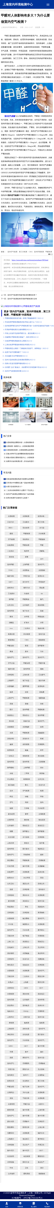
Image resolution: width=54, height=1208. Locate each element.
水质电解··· (11, 686)
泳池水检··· (11, 739)
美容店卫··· (42, 825)
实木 (11, 791)
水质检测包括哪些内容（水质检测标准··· (20, 442)
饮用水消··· (11, 1081)
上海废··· (26, 982)
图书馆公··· (42, 930)
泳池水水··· (27, 739)
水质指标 (42, 570)
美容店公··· (27, 901)
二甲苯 (26, 773)
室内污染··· (42, 901)
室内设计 (42, 889)
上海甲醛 (26, 768)
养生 (26, 907)
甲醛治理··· (11, 1087)
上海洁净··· (11, 843)
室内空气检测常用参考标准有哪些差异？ (22, 295)
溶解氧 (41, 551)
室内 (41, 802)
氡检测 (41, 1023)
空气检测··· (27, 791)
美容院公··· (11, 715)
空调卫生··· (42, 1145)
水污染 (41, 528)
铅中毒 (41, 843)
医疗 (11, 709)
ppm (41, 559)
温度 (11, 889)
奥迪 (11, 651)
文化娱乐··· (11, 947)
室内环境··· (11, 611)
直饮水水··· (27, 895)
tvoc (11, 628)
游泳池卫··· (42, 994)
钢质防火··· (27, 924)
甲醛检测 (48, 252)
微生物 (26, 820)
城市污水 (26, 588)
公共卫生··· (11, 605)
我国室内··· (42, 907)
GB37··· (42, 1150)
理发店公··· (27, 715)
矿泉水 (26, 622)
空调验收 (42, 1063)
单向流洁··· (11, 965)
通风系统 (26, 1174)
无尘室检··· (42, 1069)
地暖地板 (42, 698)
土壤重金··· (42, 1075)
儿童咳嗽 (42, 762)
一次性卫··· (11, 756)
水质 (11, 733)
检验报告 (42, 640)
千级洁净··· (27, 1098)
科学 (41, 750)
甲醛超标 (42, 539)
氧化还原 (42, 820)
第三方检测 (23, 252)
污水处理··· (42, 808)
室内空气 (42, 1029)
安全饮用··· (27, 528)
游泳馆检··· (42, 605)
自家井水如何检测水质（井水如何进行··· (20, 461)
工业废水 (11, 593)
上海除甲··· (11, 680)
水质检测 (11, 516)
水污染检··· (27, 837)
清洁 (41, 1168)
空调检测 (42, 860)
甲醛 (41, 545)
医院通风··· (11, 1127)
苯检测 (11, 1023)
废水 (26, 651)
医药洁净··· (42, 982)
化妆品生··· (27, 965)
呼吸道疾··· (42, 617)
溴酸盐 (11, 622)
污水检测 (42, 533)
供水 (41, 768)
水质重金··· (27, 570)
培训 (26, 802)
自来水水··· (42, 1005)
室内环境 (26, 669)
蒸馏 (26, 704)
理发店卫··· (27, 825)
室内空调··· (11, 1000)
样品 (11, 796)
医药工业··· (27, 1162)
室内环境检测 (39, 252)
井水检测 (26, 634)
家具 (11, 617)
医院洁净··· (42, 976)
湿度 (11, 1058)
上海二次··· (11, 942)
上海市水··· (11, 1017)
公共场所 (11, 1174)
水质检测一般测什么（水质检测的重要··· (20, 446)
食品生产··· (42, 1162)
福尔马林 (42, 680)
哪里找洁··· (42, 1156)
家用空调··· (11, 1110)
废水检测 (11, 901)
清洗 (11, 1098)
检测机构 (26, 779)
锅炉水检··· (11, 576)
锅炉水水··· (42, 1133)
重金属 (41, 588)
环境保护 (42, 582)
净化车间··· (11, 1034)
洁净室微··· (11, 1145)
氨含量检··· (27, 918)
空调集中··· (27, 1121)
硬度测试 (11, 640)
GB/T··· (11, 582)
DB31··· (11, 528)
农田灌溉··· (27, 744)
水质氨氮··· (27, 953)
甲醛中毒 (42, 663)
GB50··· (26, 988)
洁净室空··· (42, 1121)
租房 (11, 692)
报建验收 (42, 1174)
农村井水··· (11, 588)
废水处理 (11, 814)
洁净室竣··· (11, 895)
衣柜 (41, 704)
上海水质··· (27, 675)
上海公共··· (27, 947)
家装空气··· (27, 1058)
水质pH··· (11, 982)
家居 (26, 646)
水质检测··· (27, 516)
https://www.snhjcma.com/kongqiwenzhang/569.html (30, 260)
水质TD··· (41, 1104)
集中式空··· (11, 1150)
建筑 (11, 533)
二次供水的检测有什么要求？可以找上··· (20, 490)
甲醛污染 (26, 1104)
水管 (41, 622)
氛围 (11, 808)
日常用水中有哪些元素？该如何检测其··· (20, 483)
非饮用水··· (27, 539)
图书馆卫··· (42, 1139)
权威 (41, 739)
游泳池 (11, 557)
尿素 (26, 557)
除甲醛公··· (27, 831)
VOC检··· (11, 924)
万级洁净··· (11, 936)
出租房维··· (11, 545)
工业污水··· (11, 522)
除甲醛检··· (11, 768)
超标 (41, 855)
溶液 (11, 704)
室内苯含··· (11, 1075)
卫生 (26, 1168)
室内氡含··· (27, 1005)
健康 (11, 744)
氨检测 (26, 1023)
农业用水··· (11, 1005)
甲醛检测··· (27, 698)
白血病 (26, 593)
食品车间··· (42, 953)
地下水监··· (27, 680)
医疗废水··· (27, 849)
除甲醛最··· (42, 831)
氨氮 (26, 750)
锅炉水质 (11, 669)
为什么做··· (27, 1092)
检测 (41, 791)
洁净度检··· (42, 837)
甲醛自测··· (27, 545)
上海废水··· (11, 1139)
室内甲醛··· (11, 564)
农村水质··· (27, 1029)
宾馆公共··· (42, 884)
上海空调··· (42, 1110)
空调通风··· (42, 744)
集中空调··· (27, 866)
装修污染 (26, 721)
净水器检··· (42, 756)
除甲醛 (11, 599)
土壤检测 (42, 814)
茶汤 (41, 878)
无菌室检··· (42, 959)
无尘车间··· (42, 947)
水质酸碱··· (42, 866)
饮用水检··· (42, 516)
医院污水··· (27, 1069)
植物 (41, 669)
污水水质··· (27, 930)
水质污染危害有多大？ (14, 486)
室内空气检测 (12, 252)
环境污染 (26, 576)
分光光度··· (27, 1034)
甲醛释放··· (27, 599)
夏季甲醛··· (27, 686)
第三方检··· (42, 522)
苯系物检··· (42, 912)
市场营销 (26, 855)
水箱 (11, 773)
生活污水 (42, 785)
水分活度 (11, 837)
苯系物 (41, 773)
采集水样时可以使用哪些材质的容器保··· (20, 454)
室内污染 (42, 634)
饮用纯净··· (42, 686)
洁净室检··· (11, 675)
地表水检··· (42, 628)
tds (42, 593)
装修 (41, 611)
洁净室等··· (11, 959)
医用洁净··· (27, 1127)
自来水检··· (42, 872)
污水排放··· (27, 1040)
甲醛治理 (26, 663)
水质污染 (26, 1017)
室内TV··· (26, 1075)
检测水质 (11, 634)
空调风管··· (42, 1011)
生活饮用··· (11, 1156)
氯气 (41, 599)
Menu (48, 4)
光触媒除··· (42, 733)
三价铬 (26, 808)
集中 (26, 1052)
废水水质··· (11, 1121)
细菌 (11, 831)
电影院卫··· (42, 849)
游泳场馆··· (11, 953)
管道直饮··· (11, 907)
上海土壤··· (42, 1127)
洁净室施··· (11, 1162)
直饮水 (26, 843)
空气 (11, 802)
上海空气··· (11, 698)
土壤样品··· (11, 1092)
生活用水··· (27, 1081)
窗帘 (26, 814)
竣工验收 (11, 785)
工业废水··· (27, 522)
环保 (41, 796)
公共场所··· (27, 605)
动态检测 (26, 1156)
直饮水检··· (27, 994)
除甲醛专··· (42, 646)
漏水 (41, 1052)
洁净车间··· (11, 988)
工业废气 (42, 675)
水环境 (26, 617)
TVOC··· (11, 570)
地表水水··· (11, 1011)
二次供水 (26, 628)
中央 (11, 1168)
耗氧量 (41, 692)
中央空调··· (11, 866)
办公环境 (26, 878)
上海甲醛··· (27, 564)
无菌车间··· (11, 1133)
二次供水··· (11, 551)
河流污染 (11, 1069)
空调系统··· (42, 936)
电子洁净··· (27, 1087)
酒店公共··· (27, 884)
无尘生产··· (27, 1145)
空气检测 (11, 539)
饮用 (41, 727)
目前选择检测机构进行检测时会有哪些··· (20, 479)
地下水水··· (27, 611)
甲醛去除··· (11, 646)
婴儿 (26, 785)
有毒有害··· (27, 756)
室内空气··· (42, 564)
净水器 (11, 721)
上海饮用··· (11, 1029)
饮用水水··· (42, 576)
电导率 (26, 551)
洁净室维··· (27, 889)
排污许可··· (27, 582)
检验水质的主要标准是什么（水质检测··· (20, 457)
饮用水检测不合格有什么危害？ (17, 498)
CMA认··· (26, 1011)
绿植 (26, 796)
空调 (11, 1052)
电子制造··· (27, 936)
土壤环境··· (11, 820)
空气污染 (11, 663)
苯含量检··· (11, 860)
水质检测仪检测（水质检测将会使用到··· (20, 450)
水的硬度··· (11, 727)
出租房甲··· (11, 872)
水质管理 (11, 1104)
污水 (41, 651)
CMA (30, 252)
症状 (26, 692)
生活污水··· (27, 959)
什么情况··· (11, 779)
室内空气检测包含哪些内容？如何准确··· (20, 494)
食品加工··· (27, 1139)
